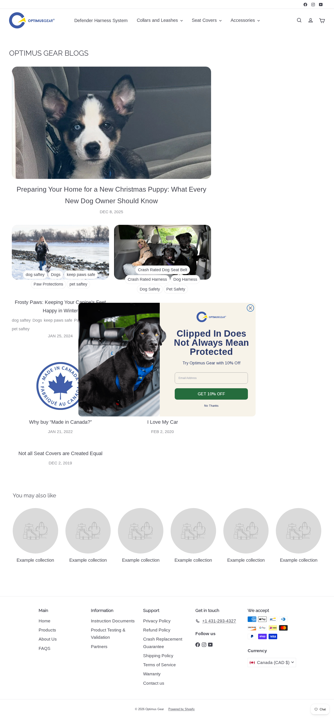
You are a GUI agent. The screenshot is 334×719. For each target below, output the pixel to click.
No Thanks (211, 405)
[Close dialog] (250, 308)
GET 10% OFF (211, 394)
